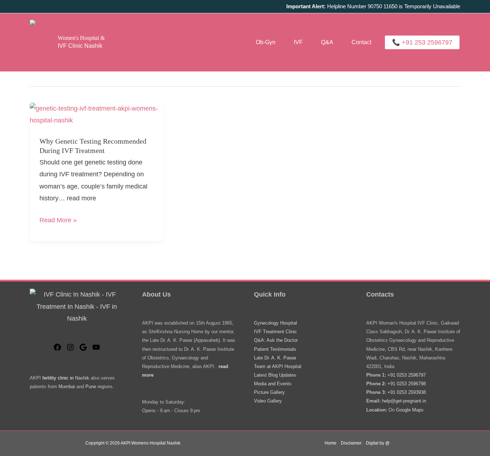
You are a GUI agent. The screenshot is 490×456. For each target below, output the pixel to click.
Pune (90, 386)
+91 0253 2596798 (406, 383)
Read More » (58, 221)
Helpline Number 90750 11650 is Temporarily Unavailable (373, 6)
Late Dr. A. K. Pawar (275, 357)
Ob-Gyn (265, 42)
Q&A (327, 42)
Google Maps (410, 410)
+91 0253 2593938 (406, 392)
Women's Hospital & (81, 38)
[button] (422, 42)
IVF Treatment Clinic (275, 331)
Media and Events (273, 383)
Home (330, 443)
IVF (298, 42)
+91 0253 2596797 (406, 375)
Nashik (82, 378)
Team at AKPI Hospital (277, 366)
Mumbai (66, 386)
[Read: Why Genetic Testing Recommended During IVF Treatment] (97, 114)
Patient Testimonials (275, 349)
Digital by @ (378, 443)
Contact (361, 42)
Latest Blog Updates (275, 375)
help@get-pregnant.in (404, 401)
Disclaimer (351, 443)
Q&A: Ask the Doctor (276, 340)
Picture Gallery (269, 392)
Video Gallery (268, 401)
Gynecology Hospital (275, 323)
